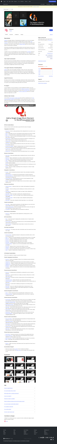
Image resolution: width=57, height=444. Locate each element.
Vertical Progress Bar (9, 178)
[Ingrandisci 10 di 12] (13, 377)
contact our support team (23, 91)
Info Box (7, 161)
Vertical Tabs (8, 143)
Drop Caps (7, 259)
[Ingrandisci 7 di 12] (13, 370)
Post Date (7, 241)
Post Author (7, 242)
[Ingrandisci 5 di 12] (23, 364)
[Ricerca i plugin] (12, 9)
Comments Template (9, 243)
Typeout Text (8, 261)
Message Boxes (8, 138)
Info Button (7, 266)
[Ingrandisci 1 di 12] (13, 357)
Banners (7, 164)
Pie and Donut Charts (9, 294)
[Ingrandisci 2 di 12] (23, 357)
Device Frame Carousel (9, 321)
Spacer (7, 237)
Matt (45, 431)
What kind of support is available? (9, 398)
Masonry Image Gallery (9, 195)
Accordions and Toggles (9, 146)
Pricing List (7, 272)
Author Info (7, 238)
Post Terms (7, 246)
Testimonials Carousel (9, 279)
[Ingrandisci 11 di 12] (23, 377)
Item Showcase (8, 299)
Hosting (4, 432)
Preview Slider (8, 323)
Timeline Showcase (8, 186)
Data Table (7, 286)
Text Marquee (8, 209)
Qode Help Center (27, 90)
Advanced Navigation (9, 313)
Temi (14, 431)
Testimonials (7, 159)
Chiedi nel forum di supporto (42, 83)
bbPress (45, 432)
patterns (51, 58)
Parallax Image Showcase (9, 206)
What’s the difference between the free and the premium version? (14, 401)
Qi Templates (29, 51)
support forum (18, 350)
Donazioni (36, 432)
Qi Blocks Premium (22, 44)
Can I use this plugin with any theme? (10, 390)
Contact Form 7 (8, 229)
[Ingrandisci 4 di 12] (13, 364)
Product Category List (9, 335)
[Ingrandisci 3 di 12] (34, 357)
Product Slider (8, 334)
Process (7, 180)
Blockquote (7, 265)
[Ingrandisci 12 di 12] (34, 377)
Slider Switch (8, 328)
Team (6, 160)
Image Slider (7, 193)
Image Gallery (8, 191)
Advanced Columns (8, 234)
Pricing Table (8, 155)
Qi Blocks (5, 40)
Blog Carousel (8, 283)
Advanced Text (8, 151)
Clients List (7, 157)
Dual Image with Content (9, 304)
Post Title (7, 239)
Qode (11, 30)
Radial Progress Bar (9, 174)
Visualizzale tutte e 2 (50, 53)
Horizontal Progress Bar (9, 175)
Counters (7, 172)
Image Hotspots (8, 309)
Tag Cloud (7, 248)
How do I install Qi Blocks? (8, 388)
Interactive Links (8, 326)
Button (7, 134)
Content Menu (8, 312)
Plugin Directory (5, 4)
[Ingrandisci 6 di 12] (34, 364)
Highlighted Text (8, 264)
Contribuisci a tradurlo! (36, 6)
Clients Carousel (8, 277)
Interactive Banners (9, 281)
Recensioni (11, 34)
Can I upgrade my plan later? (8, 406)
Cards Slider (7, 307)
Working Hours (8, 274)
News (4, 431)
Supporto (51, 34)
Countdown (7, 188)
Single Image (7, 200)
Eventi (35, 431)
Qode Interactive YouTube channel (14, 97)
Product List (7, 213)
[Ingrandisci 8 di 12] (23, 370)
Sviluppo (22, 34)
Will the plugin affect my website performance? (11, 393)
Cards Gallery (8, 204)
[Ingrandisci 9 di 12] (34, 370)
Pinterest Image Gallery (9, 197)
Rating (7, 339)
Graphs (7, 292)
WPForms (7, 343)
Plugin (14, 432)
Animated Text (8, 263)
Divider (7, 133)
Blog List (7, 166)
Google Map (7, 287)
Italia (12, 438)
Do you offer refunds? (7, 409)
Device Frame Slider (9, 318)
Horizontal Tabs (8, 141)
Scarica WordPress (52, 1)
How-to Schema (8, 221)
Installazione (17, 34)
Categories (7, 247)
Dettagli (6, 34)
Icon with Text (8, 148)
